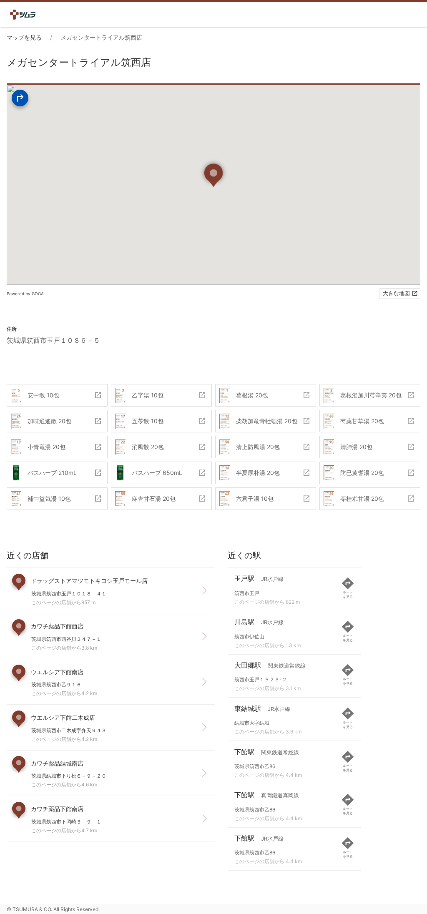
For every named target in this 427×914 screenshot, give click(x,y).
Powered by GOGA (25, 293)
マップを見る (24, 37)
